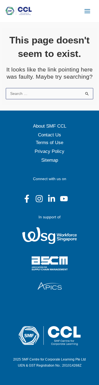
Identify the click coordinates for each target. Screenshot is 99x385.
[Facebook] (27, 199)
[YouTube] (64, 199)
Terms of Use (49, 142)
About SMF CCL (49, 126)
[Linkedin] (52, 199)
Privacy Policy (49, 151)
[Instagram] (39, 199)
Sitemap (49, 160)
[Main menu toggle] (87, 11)
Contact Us (49, 135)
